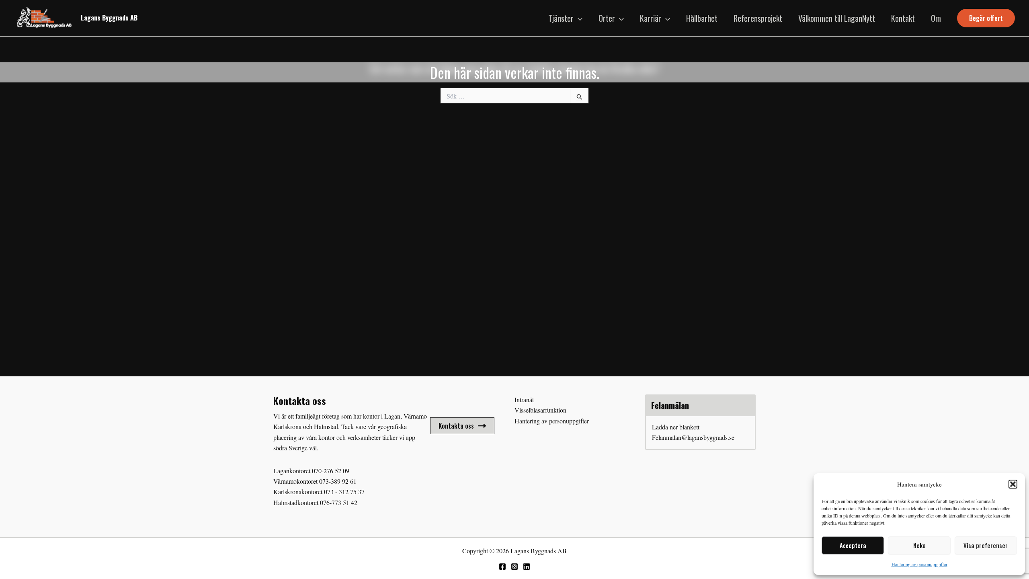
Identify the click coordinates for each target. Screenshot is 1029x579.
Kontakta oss (456, 426)
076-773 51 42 (338, 502)
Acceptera (853, 545)
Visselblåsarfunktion (540, 410)
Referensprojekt (758, 18)
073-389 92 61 (338, 481)
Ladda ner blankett (675, 427)
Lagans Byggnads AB (109, 18)
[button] (1013, 484)
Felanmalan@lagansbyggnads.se (693, 437)
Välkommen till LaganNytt (836, 18)
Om (936, 18)
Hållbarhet (701, 18)
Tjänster (561, 18)
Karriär (650, 18)
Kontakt (903, 18)
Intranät (524, 399)
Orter (607, 18)
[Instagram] (514, 566)
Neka (919, 545)
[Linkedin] (526, 566)
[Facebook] (502, 566)
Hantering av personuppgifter (919, 564)
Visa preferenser (985, 545)
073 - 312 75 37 (344, 491)
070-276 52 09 (330, 470)
